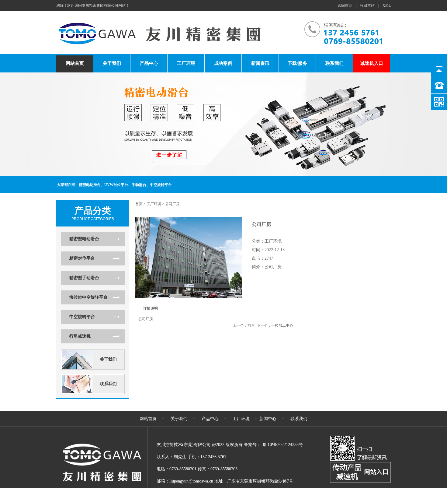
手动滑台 (139, 185)
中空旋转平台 (161, 185)
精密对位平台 (82, 258)
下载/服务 (297, 63)
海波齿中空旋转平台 (88, 297)
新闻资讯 (260, 63)
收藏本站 (367, 5)
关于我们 (112, 63)
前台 (251, 325)
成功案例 (223, 63)
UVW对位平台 (116, 185)
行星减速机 (80, 336)
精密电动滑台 (90, 185)
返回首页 (345, 5)
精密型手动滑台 (84, 278)
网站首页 (75, 63)
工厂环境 (186, 63)
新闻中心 (267, 418)
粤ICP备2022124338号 (282, 444)
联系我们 (334, 63)
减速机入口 (371, 63)
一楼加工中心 (282, 325)
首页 (139, 204)
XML (387, 5)
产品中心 (149, 63)
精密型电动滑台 (84, 239)
